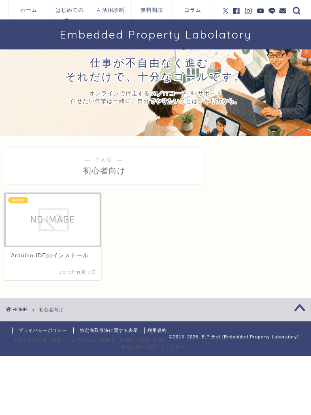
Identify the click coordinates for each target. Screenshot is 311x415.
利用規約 (157, 330)
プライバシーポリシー (43, 330)
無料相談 (152, 9)
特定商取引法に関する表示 (109, 330)
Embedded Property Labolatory (156, 34)
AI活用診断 (111, 9)
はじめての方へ (69, 12)
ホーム (28, 9)
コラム (192, 9)
